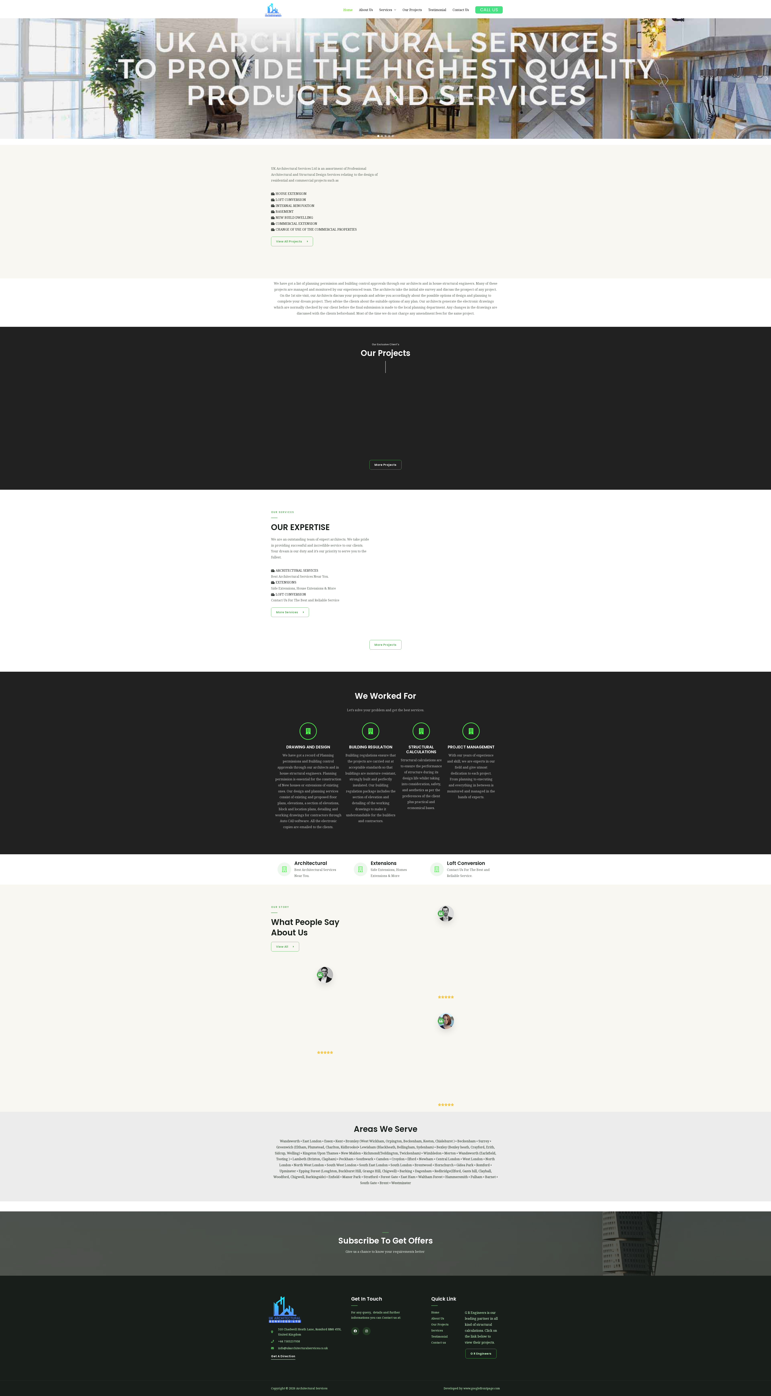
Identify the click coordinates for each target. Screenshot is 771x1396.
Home (348, 10)
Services (385, 10)
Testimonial (437, 10)
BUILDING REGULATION (370, 747)
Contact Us (461, 10)
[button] (4, 78)
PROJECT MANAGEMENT (471, 747)
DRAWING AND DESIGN (308, 747)
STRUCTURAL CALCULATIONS (421, 749)
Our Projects (412, 10)
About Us (366, 10)
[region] (385, 78)
